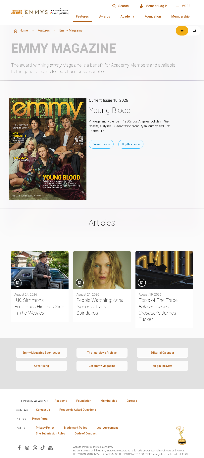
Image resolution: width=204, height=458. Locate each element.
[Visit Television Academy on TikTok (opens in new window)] (42, 447)
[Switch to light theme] (182, 31)
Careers (132, 400)
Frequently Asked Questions (77, 409)
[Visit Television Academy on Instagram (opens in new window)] (27, 447)
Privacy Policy (45, 427)
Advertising (41, 365)
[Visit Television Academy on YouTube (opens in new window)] (50, 447)
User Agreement (107, 427)
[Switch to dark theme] (194, 31)
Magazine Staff (162, 365)
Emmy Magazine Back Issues (42, 352)
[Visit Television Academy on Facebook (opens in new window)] (19, 447)
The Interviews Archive (102, 352)
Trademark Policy (75, 427)
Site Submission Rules (50, 433)
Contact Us (43, 409)
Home (24, 30)
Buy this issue (131, 144)
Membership (180, 16)
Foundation (152, 16)
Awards (104, 16)
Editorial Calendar (162, 352)
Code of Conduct (85, 433)
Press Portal (40, 418)
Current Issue (101, 144)
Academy (127, 16)
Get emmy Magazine (102, 365)
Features (82, 16)
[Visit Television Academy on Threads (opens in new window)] (34, 447)
